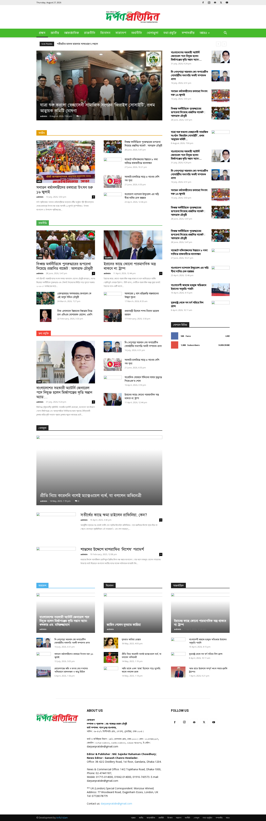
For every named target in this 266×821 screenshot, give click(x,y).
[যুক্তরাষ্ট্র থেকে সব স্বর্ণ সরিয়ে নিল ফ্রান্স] (221, 437)
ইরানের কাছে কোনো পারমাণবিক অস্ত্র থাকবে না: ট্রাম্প (130, 266)
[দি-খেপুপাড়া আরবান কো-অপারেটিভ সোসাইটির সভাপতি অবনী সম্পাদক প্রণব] (221, 76)
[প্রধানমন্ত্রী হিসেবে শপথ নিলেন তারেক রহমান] (113, 315)
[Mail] (215, 2)
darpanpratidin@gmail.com (116, 803)
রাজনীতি (89, 33)
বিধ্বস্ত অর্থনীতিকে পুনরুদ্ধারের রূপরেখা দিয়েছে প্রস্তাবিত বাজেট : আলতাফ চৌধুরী (188, 112)
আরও (203, 33)
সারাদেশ (120, 33)
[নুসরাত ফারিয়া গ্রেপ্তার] (111, 643)
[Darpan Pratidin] (133, 17)
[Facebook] (203, 2)
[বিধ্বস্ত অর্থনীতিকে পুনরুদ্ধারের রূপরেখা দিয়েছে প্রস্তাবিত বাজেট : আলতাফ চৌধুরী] (221, 113)
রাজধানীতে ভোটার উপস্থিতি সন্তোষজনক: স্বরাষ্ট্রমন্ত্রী (82, 44)
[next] (224, 44)
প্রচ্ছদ (42, 33)
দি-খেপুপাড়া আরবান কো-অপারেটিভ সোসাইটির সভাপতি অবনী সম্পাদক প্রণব (189, 75)
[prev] (218, 44)
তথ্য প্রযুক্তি (170, 33)
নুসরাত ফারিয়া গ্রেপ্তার (131, 639)
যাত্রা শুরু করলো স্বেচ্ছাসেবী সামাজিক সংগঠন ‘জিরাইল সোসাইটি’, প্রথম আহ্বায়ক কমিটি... (189, 135)
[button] (225, 33)
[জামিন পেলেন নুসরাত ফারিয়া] (133, 613)
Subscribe (224, 345)
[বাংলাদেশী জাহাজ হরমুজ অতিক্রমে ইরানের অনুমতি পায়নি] (221, 289)
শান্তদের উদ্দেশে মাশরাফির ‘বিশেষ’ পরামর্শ (112, 549)
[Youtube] (227, 2)
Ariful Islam (62, 817)
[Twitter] (221, 2)
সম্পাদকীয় (188, 33)
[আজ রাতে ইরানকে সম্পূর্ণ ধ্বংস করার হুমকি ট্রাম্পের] (178, 672)
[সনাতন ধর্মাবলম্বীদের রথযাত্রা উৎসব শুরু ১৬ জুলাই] (221, 95)
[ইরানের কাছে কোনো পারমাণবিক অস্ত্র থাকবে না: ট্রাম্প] (133, 244)
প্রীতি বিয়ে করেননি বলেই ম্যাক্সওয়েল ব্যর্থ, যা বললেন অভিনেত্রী (90, 495)
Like (227, 336)
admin (43, 116)
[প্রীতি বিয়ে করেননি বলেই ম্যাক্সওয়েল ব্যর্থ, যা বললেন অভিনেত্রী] (99, 470)
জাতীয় (54, 33)
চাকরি (39, 381)
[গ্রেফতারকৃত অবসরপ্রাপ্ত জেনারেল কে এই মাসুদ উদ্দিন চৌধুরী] (45, 298)
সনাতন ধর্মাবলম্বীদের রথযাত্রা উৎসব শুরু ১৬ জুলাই (64, 189)
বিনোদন (105, 33)
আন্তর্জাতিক (71, 33)
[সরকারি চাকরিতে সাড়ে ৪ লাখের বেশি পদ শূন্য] (113, 181)
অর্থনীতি (136, 33)
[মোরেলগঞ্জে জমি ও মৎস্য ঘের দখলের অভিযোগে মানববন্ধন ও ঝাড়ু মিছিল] (43, 672)
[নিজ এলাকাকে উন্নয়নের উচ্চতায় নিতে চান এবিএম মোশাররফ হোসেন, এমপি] (45, 315)
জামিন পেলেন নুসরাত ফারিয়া (124, 625)
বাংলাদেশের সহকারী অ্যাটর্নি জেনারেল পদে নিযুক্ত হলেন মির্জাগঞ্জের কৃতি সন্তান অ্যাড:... (186, 56)
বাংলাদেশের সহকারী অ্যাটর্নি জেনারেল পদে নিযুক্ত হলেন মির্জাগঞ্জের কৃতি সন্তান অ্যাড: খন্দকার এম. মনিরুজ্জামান (64, 621)
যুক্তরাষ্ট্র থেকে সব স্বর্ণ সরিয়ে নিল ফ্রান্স (205, 654)
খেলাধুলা (152, 33)
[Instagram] (209, 2)
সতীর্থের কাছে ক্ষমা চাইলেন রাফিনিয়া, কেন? (114, 514)
